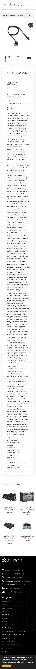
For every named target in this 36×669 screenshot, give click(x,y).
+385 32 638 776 (26, 581)
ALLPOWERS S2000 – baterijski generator (27, 509)
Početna (5, 16)
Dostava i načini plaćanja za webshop (14, 632)
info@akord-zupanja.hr (17, 592)
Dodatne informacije (15, 103)
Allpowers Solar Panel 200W (9, 508)
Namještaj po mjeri (8, 608)
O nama (4, 618)
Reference (5, 615)
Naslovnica (6, 601)
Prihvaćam (6, 666)
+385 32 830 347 (14, 588)
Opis (10, 101)
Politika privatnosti (8, 642)
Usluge (4, 611)
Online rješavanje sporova (11, 645)
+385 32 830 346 (18, 577)
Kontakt (5, 622)
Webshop (5, 605)
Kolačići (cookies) (7, 648)
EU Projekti (5, 652)
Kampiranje (12, 16)
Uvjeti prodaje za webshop (11, 638)
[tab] (18, 101)
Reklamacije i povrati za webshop (13, 635)
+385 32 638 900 (20, 585)
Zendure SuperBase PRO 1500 (27, 536)
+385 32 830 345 (19, 574)
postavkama (29, 662)
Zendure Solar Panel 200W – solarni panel (9, 537)
